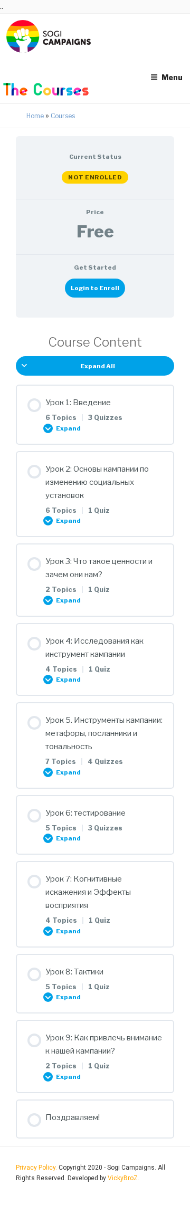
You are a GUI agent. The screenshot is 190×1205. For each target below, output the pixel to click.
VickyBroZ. (123, 1178)
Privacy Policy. (37, 1167)
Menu (172, 77)
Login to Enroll (95, 288)
